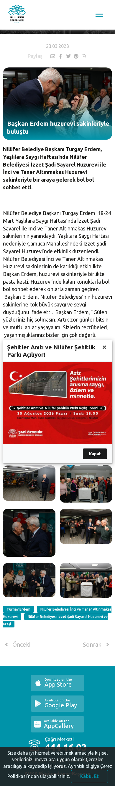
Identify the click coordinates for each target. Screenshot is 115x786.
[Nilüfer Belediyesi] (17, 15)
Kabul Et (89, 776)
